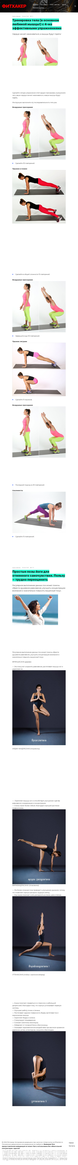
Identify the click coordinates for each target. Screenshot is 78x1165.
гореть (14, 98)
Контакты (72, 1146)
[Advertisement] (39, 78)
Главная (71, 1143)
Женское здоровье (38, 8)
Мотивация (44, 4)
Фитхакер (14, 6)
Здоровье (35, 4)
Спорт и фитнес (55, 4)
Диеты (64, 4)
